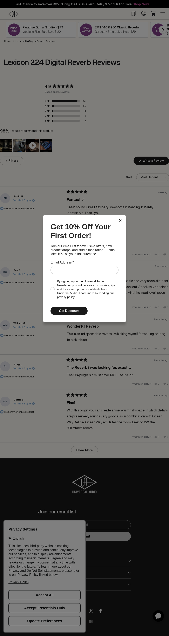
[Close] (120, 220)
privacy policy (65, 297)
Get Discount (69, 311)
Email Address (62, 262)
